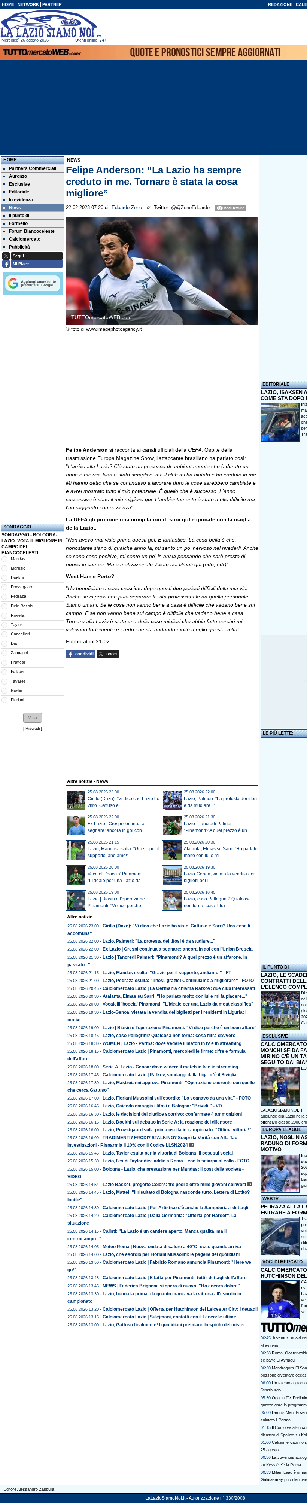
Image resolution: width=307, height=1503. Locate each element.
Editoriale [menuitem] (19, 192)
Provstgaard (22, 587)
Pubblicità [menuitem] (19, 247)
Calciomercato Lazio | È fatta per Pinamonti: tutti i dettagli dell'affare (175, 1277)
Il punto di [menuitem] (19, 215)
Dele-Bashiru (22, 606)
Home (10, 159)
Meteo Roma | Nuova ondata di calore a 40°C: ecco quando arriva (172, 1246)
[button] (32, 718)
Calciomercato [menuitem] (24, 239)
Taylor (16, 624)
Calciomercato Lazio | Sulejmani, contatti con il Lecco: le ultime (169, 1317)
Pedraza (18, 596)
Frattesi (18, 662)
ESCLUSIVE (275, 1036)
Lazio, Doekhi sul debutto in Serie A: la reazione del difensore (167, 1122)
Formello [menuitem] (18, 223)
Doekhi (17, 577)
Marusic (18, 568)
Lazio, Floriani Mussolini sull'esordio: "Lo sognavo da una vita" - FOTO (177, 1098)
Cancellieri (20, 634)
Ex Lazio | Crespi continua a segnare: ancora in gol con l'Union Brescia (178, 949)
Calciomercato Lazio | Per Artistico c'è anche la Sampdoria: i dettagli (175, 1207)
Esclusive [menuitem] (19, 184)
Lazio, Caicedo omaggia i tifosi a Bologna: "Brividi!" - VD (162, 1106)
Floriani (17, 700)
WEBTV (270, 1198)
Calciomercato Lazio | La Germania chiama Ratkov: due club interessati (179, 988)
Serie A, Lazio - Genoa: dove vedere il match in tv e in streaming (170, 1067)
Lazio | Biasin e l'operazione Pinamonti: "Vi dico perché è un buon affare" (180, 1027)
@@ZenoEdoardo (190, 207)
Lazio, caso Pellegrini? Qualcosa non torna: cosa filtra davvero (169, 1035)
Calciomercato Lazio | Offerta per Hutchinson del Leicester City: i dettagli (180, 1309)
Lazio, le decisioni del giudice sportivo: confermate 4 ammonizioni (172, 1114)
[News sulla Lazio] (50, 24)
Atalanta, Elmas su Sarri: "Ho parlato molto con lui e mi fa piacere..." (175, 996)
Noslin (16, 690)
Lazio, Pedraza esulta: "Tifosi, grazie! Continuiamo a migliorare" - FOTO (178, 980)
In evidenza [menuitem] (21, 199)
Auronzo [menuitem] (18, 176)
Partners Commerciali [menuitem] (32, 168)
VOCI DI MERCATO (282, 1262)
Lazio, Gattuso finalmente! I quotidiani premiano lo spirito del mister (174, 1324)
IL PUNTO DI (275, 967)
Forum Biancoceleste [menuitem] (32, 231)
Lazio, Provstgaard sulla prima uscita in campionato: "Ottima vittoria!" (177, 1129)
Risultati (32, 728)
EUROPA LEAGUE (281, 1129)
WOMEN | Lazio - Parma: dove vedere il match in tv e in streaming (172, 1043)
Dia (14, 643)
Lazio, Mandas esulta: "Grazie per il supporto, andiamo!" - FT (167, 972)
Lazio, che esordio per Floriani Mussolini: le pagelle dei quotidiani (171, 1254)
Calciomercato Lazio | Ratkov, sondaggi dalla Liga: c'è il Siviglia (170, 1074)
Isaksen (18, 672)
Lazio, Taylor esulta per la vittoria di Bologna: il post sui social (168, 1153)
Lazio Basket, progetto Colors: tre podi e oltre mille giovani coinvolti (174, 1184)
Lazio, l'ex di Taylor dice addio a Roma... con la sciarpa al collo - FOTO (176, 1161)
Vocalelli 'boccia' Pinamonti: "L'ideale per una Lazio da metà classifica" (178, 1004)
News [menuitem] (15, 207)
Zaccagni (19, 652)
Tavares (18, 681)
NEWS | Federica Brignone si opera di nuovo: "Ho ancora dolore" (171, 1286)
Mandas (18, 559)
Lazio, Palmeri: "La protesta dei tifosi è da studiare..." (159, 941)
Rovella (17, 615)
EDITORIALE (275, 384)
